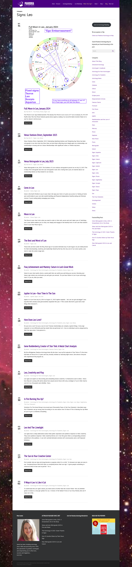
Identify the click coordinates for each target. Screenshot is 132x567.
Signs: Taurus (96, 186)
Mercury (94, 128)
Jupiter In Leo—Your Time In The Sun (39, 293)
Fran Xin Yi (29, 112)
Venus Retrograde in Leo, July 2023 (38, 161)
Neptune (94, 135)
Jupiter (32, 296)
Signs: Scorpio (96, 183)
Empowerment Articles (98, 99)
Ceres (32, 191)
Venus (41, 138)
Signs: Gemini (96, 166)
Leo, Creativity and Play (34, 372)
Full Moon (36, 112)
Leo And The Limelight (33, 427)
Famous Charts (53, 349)
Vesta (93, 210)
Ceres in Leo (29, 187)
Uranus (94, 204)
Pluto (93, 142)
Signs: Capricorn (96, 163)
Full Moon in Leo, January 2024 (37, 108)
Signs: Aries (66, 402)
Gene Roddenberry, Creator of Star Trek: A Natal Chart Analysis (50, 346)
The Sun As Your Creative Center (37, 456)
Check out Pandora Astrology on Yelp (103, 35)
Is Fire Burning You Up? (34, 399)
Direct (94, 92)
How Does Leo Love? (32, 319)
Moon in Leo (29, 214)
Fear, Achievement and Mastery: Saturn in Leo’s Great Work (48, 267)
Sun (42, 296)
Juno (64, 323)
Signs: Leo (47, 112)
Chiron (94, 88)
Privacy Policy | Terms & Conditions (24, 564)
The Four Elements (29, 404)
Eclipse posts (96, 95)
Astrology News (96, 78)
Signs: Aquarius (96, 152)
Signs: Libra (95, 173)
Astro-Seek (47, 563)
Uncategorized (96, 200)
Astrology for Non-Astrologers (39, 270)
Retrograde (95, 145)
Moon (41, 112)
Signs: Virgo (95, 190)
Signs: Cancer (96, 159)
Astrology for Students (55, 270)
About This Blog (97, 61)
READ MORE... (20, 555)
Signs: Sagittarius (82, 402)
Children (94, 85)
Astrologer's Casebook (98, 68)
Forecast (94, 106)
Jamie (27, 191)
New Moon (95, 139)
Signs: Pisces (95, 176)
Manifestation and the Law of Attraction (101, 120)
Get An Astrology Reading (101, 25)
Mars (93, 125)
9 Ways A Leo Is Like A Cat (35, 482)
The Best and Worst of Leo (35, 240)
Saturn (65, 270)
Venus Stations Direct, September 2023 (40, 134)
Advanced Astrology (98, 65)
